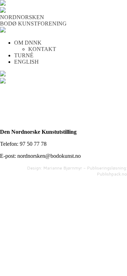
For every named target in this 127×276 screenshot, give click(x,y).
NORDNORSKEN (22, 17)
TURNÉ (24, 55)
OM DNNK (28, 43)
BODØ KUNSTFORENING (33, 24)
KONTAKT (42, 49)
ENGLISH (26, 62)
